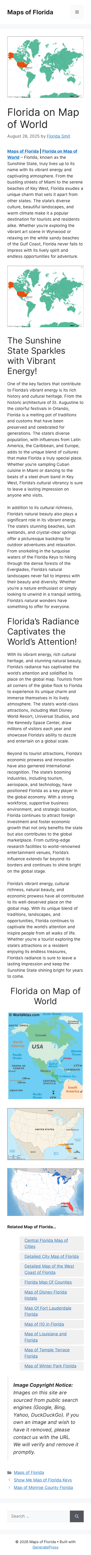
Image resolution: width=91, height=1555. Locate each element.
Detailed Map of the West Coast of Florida (49, 1269)
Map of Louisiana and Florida (46, 1337)
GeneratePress (45, 1547)
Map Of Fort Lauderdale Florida (48, 1311)
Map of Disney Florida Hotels (46, 1295)
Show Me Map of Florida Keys (43, 1480)
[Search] (77, 1516)
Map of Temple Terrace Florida (47, 1353)
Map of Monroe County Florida (43, 1487)
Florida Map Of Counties (48, 1282)
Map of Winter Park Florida (50, 1365)
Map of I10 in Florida (44, 1324)
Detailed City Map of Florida (52, 1256)
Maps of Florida (30, 12)
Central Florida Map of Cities (46, 1243)
